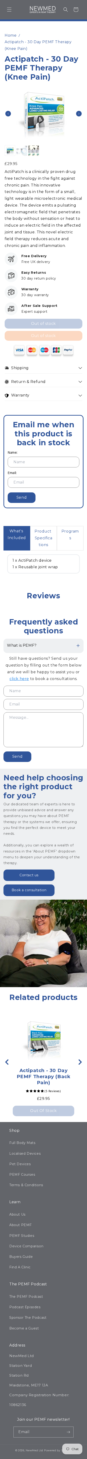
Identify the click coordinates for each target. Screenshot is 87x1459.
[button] (9, 9)
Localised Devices (25, 1153)
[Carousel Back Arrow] (8, 113)
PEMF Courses (22, 1174)
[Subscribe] (68, 1432)
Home (10, 35)
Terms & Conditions (26, 1185)
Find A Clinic (20, 1267)
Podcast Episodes (25, 1307)
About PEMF (20, 1225)
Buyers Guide (21, 1257)
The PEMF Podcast (26, 1296)
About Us (17, 1214)
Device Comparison (26, 1246)
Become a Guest (24, 1328)
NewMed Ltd (34, 1450)
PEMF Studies (21, 1236)
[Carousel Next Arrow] (79, 113)
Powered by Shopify (58, 1450)
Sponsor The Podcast (27, 1317)
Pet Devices (20, 1164)
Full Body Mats (22, 1143)
